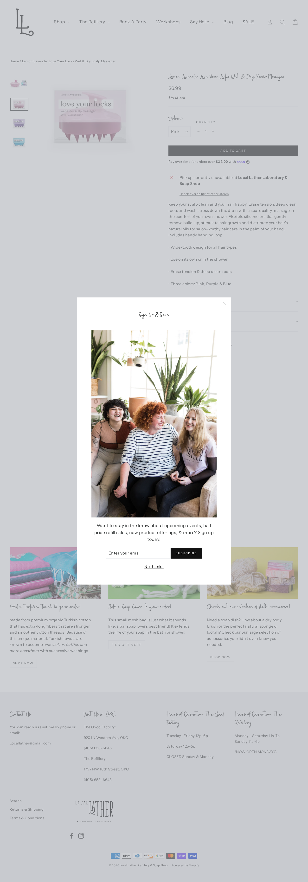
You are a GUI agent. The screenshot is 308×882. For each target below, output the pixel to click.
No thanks (154, 566)
